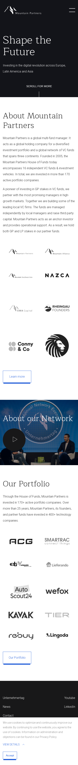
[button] (72, 10)
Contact (8, 715)
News (6, 707)
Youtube (69, 698)
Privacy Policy (48, 736)
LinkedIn (69, 707)
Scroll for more (39, 86)
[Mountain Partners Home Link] (23, 10)
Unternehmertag (13, 698)
